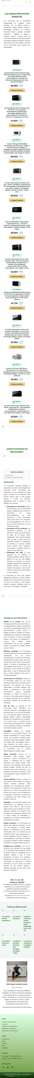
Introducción (9, 475)
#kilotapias (6, 1007)
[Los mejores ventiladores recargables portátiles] (28, 936)
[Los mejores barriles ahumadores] (6, 911)
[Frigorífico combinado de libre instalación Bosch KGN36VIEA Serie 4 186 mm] (28, 911)
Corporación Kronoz (21, 1076)
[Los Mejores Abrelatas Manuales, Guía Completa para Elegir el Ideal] (17, 936)
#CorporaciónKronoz (16, 1007)
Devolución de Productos (10, 1031)
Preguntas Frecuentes (9, 1028)
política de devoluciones (19, 895)
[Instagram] (12, 1067)
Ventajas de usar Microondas (14, 477)
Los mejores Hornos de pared (6, 943)
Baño (3, 1041)
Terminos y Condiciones (9, 1026)
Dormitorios (5, 1039)
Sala (3, 1045)
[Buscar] (26, 2)
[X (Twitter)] (7, 1067)
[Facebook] (3, 1067)
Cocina (4, 1043)
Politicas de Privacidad (9, 1022)
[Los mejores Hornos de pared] (6, 936)
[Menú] (30, 2)
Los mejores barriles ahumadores (6, 918)
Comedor (5, 1048)
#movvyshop (27, 1007)
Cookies (4, 1024)
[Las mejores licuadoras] (17, 911)
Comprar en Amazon (17, 90)
